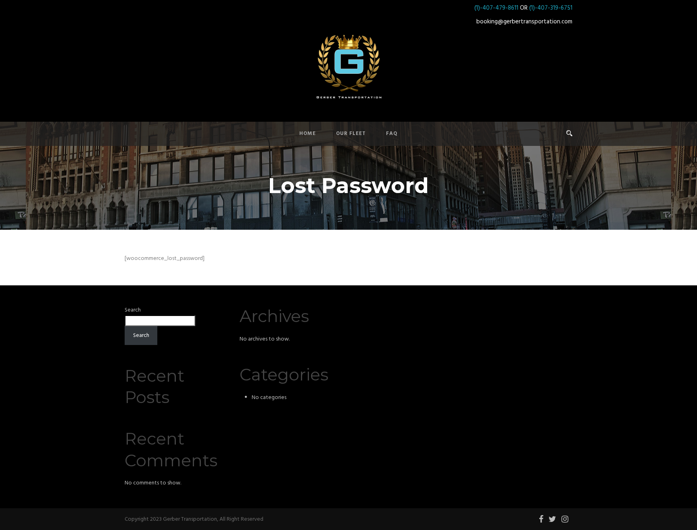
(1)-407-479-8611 (496, 8)
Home (307, 133)
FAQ (392, 133)
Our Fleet (351, 133)
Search (133, 310)
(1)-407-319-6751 (550, 8)
